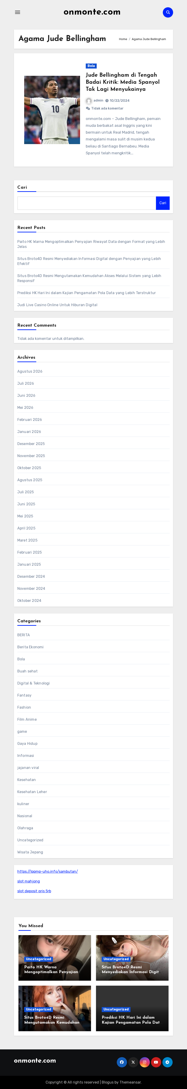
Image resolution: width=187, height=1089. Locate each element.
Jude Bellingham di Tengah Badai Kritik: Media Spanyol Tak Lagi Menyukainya (123, 82)
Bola (91, 66)
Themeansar (130, 1082)
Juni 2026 (26, 395)
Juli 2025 (25, 492)
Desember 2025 (31, 444)
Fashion (24, 707)
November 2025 (31, 456)
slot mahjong (28, 881)
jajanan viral (28, 768)
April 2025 (26, 528)
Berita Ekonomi (30, 647)
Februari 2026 (29, 419)
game (22, 731)
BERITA (23, 635)
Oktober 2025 (29, 468)
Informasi (25, 755)
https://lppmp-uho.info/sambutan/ (47, 871)
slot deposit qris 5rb (34, 891)
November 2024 (31, 588)
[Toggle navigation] (17, 12)
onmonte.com (92, 12)
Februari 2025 (29, 552)
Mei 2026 (25, 407)
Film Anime (27, 719)
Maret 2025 (27, 540)
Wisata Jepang (30, 852)
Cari (22, 187)
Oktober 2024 (29, 600)
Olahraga (25, 828)
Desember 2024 (31, 576)
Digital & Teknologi (33, 683)
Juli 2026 (25, 383)
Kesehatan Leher (32, 792)
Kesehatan (26, 780)
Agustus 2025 (29, 480)
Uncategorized (30, 840)
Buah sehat (27, 671)
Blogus (108, 1082)
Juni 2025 (26, 504)
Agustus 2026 (29, 371)
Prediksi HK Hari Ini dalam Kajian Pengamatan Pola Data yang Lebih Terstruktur (86, 293)
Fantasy (24, 695)
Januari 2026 (29, 432)
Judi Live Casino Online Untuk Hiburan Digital (57, 305)
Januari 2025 (29, 564)
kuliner (23, 804)
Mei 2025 (25, 516)
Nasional (24, 816)
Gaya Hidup (27, 743)
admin (98, 100)
